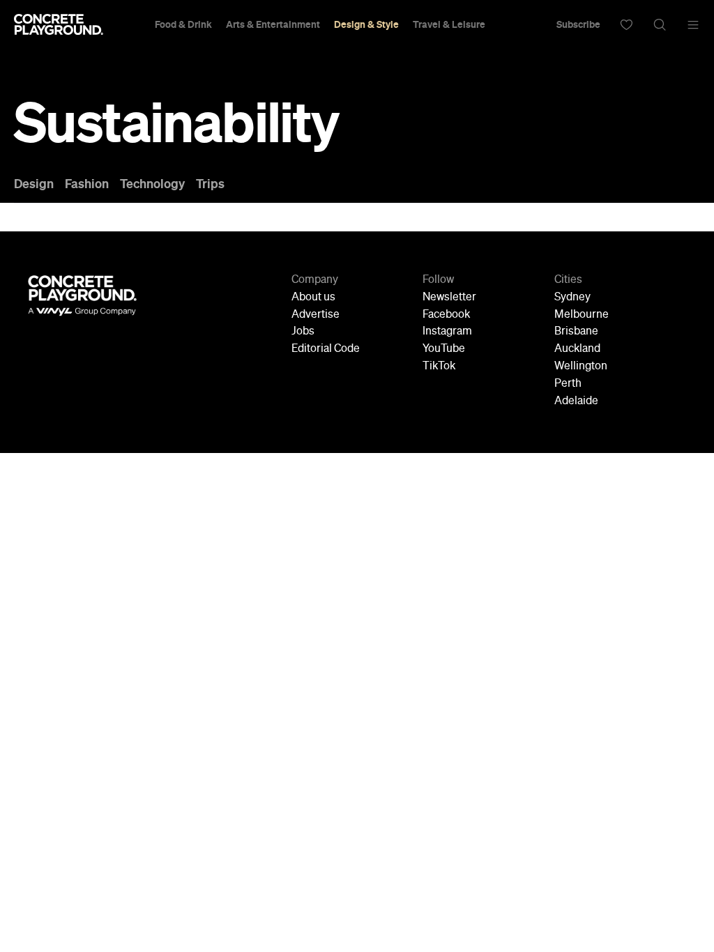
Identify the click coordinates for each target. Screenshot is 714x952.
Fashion (87, 184)
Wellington (580, 366)
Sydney (572, 297)
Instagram (447, 331)
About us (313, 297)
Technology (152, 184)
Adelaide (576, 401)
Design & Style (366, 24)
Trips (210, 184)
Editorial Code (325, 349)
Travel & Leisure (449, 24)
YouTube (444, 349)
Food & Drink (183, 24)
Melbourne (581, 315)
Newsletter (449, 297)
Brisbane (576, 331)
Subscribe (578, 24)
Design (34, 184)
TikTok (439, 366)
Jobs (302, 331)
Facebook (446, 315)
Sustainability (176, 122)
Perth (568, 384)
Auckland (577, 349)
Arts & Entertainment (273, 24)
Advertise (315, 315)
